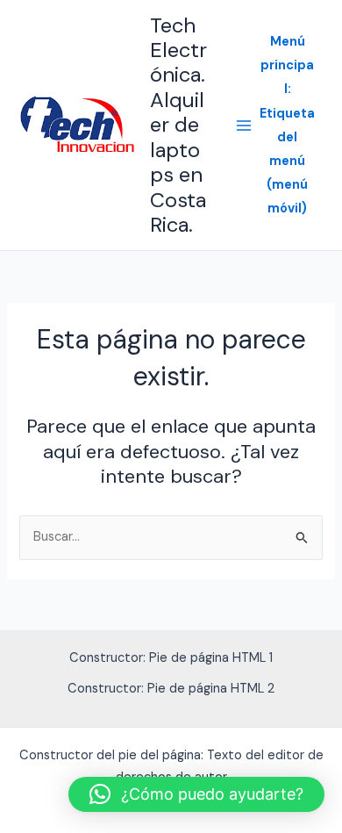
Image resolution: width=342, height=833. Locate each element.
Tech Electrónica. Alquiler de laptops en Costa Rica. (178, 125)
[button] (196, 794)
